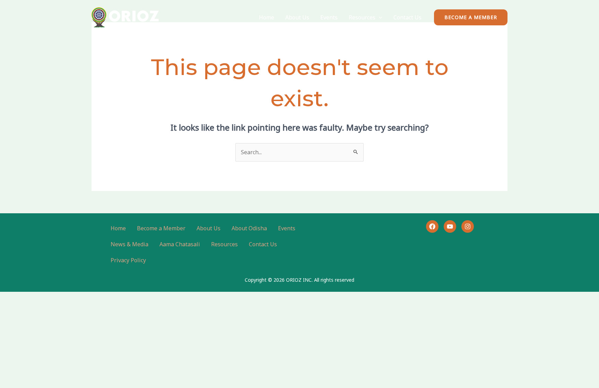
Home (266, 17)
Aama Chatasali (179, 244)
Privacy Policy (128, 260)
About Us (297, 17)
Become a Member (161, 228)
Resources (362, 17)
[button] (470, 17)
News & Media (129, 244)
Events (329, 17)
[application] (378, 17)
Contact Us (407, 17)
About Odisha (249, 228)
